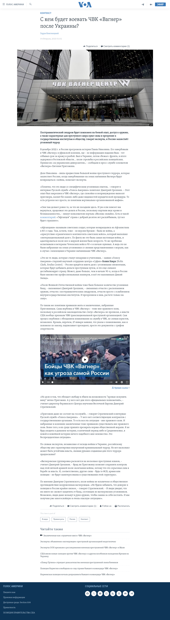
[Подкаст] (119, 593)
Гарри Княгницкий (49, 33)
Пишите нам (9, 592)
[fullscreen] (127, 382)
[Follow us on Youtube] (100, 593)
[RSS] (112, 593)
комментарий (47, 217)
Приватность (9, 608)
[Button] (90, 46)
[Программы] (151, 5)
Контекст (45, 13)
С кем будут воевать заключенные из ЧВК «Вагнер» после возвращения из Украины (88, 338)
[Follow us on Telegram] (131, 593)
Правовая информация (14, 597)
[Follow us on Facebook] (87, 593)
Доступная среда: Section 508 (17, 602)
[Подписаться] (125, 593)
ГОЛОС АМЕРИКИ (53, 342)
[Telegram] (143, 5)
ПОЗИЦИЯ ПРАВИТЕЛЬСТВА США (19, 613)
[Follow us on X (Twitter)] (93, 593)
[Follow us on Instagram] (106, 593)
